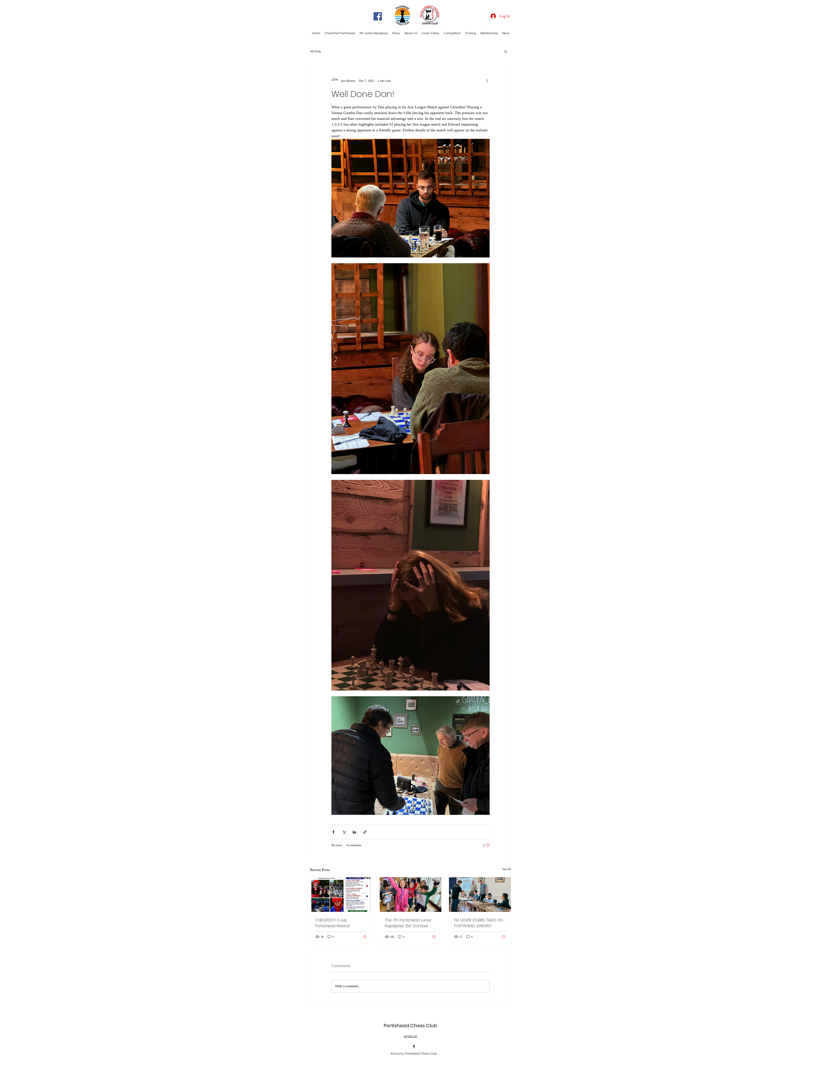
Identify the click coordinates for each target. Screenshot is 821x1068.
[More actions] (487, 80)
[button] (506, 51)
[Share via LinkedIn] (354, 832)
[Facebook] (378, 16)
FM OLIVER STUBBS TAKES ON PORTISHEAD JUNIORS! (478, 922)
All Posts (315, 51)
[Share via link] (365, 832)
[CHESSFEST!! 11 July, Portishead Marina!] (341, 894)
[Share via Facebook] (333, 832)
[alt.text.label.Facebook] (414, 1046)
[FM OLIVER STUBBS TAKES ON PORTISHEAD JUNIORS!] (480, 894)
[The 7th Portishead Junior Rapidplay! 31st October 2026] (411, 894)
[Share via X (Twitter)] (344, 832)
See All (506, 869)
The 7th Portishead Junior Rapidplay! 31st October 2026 (408, 923)
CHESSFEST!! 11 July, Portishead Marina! (332, 922)
